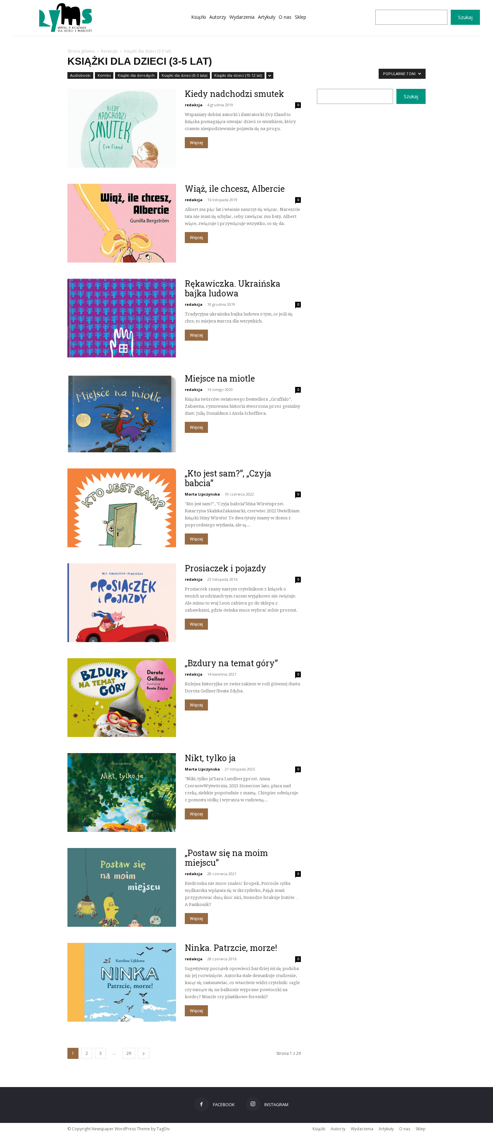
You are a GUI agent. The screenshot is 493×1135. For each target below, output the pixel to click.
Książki (319, 1129)
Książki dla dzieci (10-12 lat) (238, 75)
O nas (404, 1129)
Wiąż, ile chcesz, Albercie (235, 188)
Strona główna (81, 51)
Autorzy (338, 1129)
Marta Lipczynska (202, 494)
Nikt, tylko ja (210, 757)
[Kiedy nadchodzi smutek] (121, 128)
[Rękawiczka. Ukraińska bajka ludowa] (121, 318)
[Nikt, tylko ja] (121, 792)
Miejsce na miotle (220, 378)
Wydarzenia (362, 1129)
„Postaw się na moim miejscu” (226, 857)
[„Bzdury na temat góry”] (121, 697)
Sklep (421, 1129)
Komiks (104, 75)
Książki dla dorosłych (136, 75)
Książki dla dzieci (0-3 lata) (184, 75)
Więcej (196, 142)
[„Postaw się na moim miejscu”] (121, 887)
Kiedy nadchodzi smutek (234, 93)
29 (128, 1053)
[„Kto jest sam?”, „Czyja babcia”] (121, 507)
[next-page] (143, 1053)
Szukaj (465, 17)
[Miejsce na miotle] (121, 413)
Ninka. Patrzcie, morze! (231, 947)
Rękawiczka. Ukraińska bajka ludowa (232, 288)
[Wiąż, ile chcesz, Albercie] (121, 223)
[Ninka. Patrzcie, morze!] (121, 982)
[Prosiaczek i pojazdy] (121, 602)
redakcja (194, 104)
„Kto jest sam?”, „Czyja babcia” (228, 478)
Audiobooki (80, 75)
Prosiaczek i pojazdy (225, 568)
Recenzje (109, 51)
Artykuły (386, 1129)
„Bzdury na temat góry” (231, 663)
